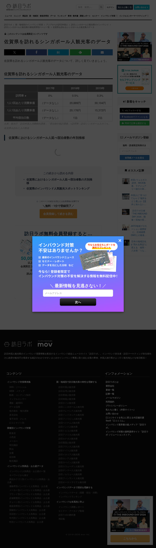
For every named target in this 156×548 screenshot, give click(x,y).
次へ (78, 302)
